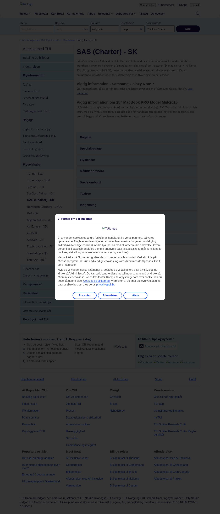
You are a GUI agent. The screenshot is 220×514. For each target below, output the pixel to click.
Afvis (135, 295)
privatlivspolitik (105, 284)
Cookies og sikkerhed (96, 280)
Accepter (85, 295)
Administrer (110, 295)
